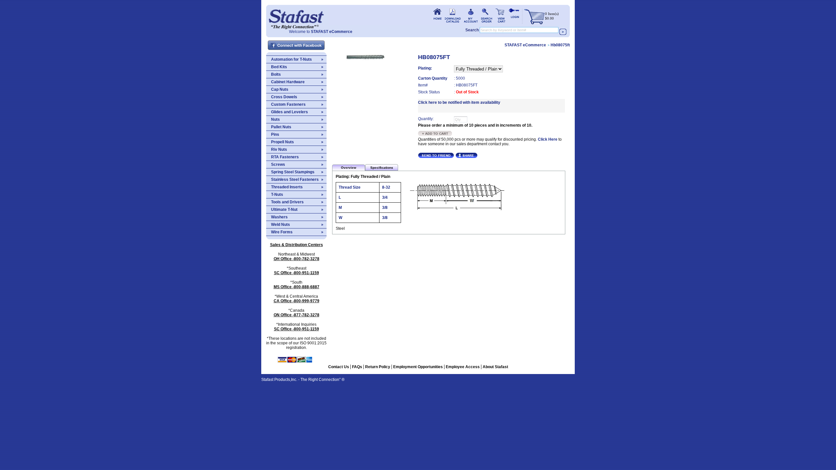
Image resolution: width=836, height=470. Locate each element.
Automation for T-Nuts (291, 59)
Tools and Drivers (287, 202)
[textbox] (519, 30)
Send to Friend (436, 155)
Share (466, 155)
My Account (471, 15)
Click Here (547, 139)
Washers (279, 217)
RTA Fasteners (285, 157)
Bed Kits (279, 67)
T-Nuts (277, 194)
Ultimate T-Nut (284, 209)
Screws (278, 164)
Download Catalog (453, 15)
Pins (275, 134)
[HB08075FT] (365, 58)
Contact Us (338, 367)
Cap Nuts (279, 89)
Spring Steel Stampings (292, 172)
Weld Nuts (280, 224)
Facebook (296, 45)
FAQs (357, 367)
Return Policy (377, 367)
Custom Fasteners (288, 104)
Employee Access (463, 367)
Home (296, 17)
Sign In (514, 15)
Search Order (486, 15)
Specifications (381, 167)
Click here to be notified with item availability (459, 102)
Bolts (276, 74)
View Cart (500, 15)
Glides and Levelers (289, 112)
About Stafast (495, 367)
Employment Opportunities (418, 367)
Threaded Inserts (287, 187)
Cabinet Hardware (288, 82)
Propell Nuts (282, 142)
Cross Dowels (284, 97)
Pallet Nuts (281, 127)
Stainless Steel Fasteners (295, 179)
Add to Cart (435, 133)
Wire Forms (282, 232)
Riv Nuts (279, 149)
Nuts (275, 119)
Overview (348, 167)
